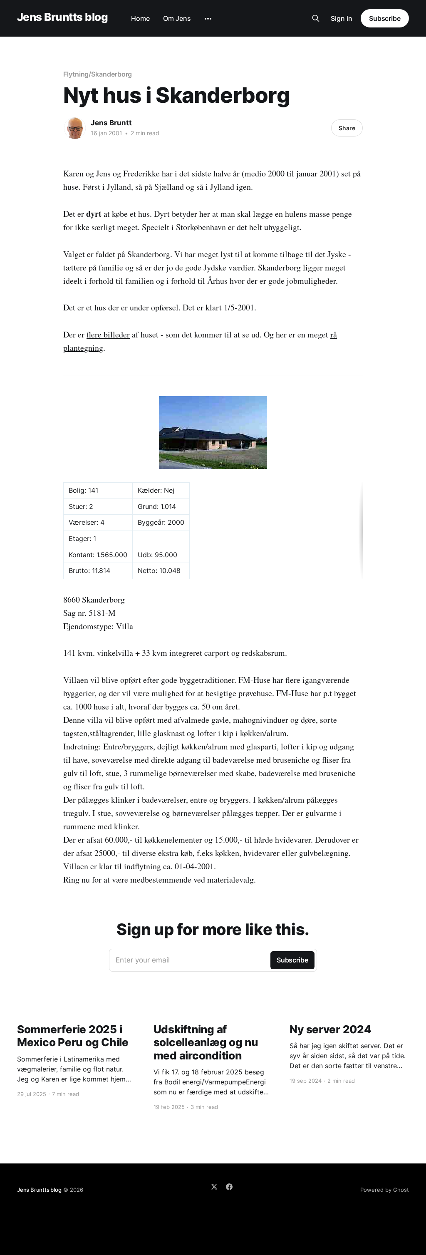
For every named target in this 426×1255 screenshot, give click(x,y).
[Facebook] (229, 1186)
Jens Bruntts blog (62, 17)
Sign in (341, 18)
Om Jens (177, 18)
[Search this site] (315, 18)
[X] (214, 1186)
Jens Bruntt (111, 123)
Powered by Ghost (384, 1189)
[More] (208, 18)
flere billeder (108, 334)
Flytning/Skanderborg (97, 74)
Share (347, 127)
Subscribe (385, 18)
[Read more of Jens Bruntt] (75, 128)
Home (140, 18)
